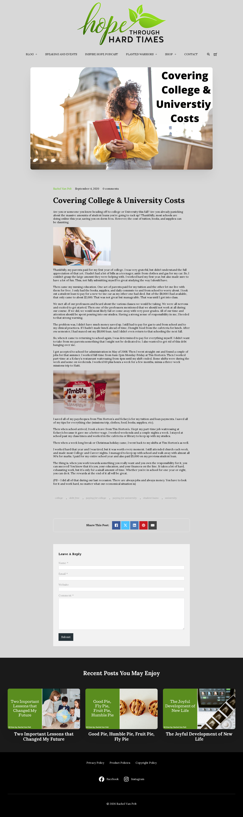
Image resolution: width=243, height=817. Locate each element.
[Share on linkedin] (134, 525)
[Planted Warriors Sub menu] (156, 54)
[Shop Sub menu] (175, 54)
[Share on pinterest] (143, 525)
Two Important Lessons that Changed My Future (43, 736)
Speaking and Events (61, 54)
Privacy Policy (95, 762)
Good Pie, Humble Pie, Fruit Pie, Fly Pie (121, 736)
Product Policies (120, 762)
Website (64, 584)
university (171, 498)
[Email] (152, 525)
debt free (74, 498)
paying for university (125, 498)
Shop (169, 54)
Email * (63, 574)
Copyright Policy (146, 762)
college (59, 498)
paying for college (96, 498)
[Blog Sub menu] (36, 54)
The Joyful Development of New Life (199, 736)
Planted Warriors (140, 54)
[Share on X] (125, 525)
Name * (63, 563)
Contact (191, 54)
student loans (151, 498)
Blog (30, 54)
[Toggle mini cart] (215, 54)
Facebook (113, 779)
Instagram (137, 779)
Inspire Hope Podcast (101, 54)
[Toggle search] (208, 54)
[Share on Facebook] (116, 525)
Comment (66, 595)
